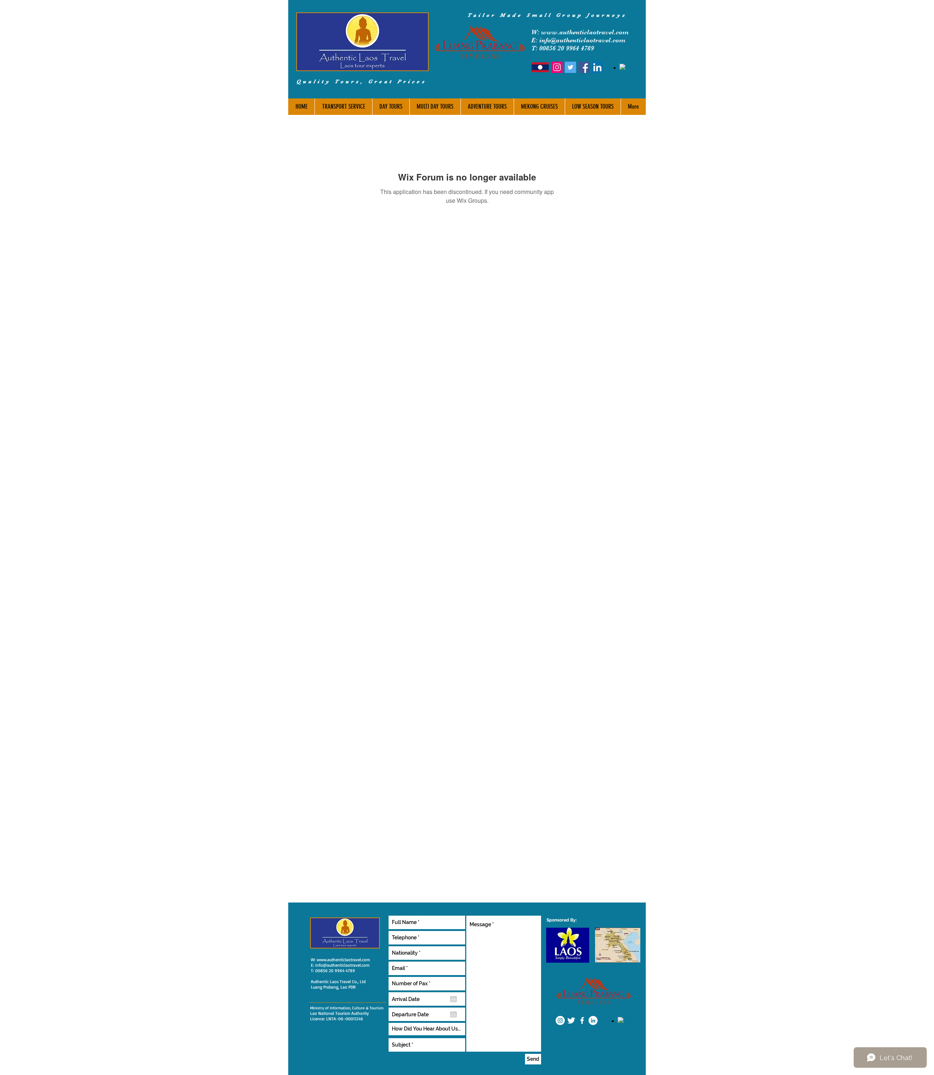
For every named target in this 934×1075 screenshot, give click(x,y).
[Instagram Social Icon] (557, 67)
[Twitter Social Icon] (570, 67)
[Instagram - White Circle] (560, 1020)
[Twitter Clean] (571, 1020)
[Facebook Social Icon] (584, 67)
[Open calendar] (453, 999)
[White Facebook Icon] (582, 1020)
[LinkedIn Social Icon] (597, 67)
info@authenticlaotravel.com (342, 965)
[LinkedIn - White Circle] (593, 1020)
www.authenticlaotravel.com (585, 32)
